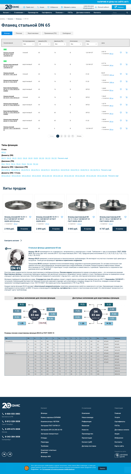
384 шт (111, 105)
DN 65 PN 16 (75, 170)
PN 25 (18, 164)
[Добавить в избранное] (30, 217)
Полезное (59, 12)
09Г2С (3, 152)
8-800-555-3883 (12, 414)
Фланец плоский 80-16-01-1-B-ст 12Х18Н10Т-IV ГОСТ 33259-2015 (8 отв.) (15, 219)
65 (40, 44)
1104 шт (79, 224)
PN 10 (8, 164)
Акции (117, 434)
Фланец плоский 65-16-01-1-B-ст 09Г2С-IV (11, 97)
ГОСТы (70, 12)
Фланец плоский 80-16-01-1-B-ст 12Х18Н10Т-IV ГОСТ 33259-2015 (47, 219)
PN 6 (3, 164)
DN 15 (3, 158)
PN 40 (24, 164)
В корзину (24, 229)
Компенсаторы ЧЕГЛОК (50, 421)
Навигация (119, 408)
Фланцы (7, 33)
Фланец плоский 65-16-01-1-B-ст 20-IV (10, 73)
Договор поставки (89, 446)
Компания (86, 413)
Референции (86, 421)
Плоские (19, 33)
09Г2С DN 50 (16, 176)
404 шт (111, 53)
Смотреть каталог (11, 241)
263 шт (111, 121)
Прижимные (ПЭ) (50, 33)
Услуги (117, 417)
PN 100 (29, 164)
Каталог (6, 12)
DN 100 (41, 158)
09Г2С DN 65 (26, 176)
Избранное (119, 438)
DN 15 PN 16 (5, 170)
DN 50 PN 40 (65, 170)
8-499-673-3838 (12, 429)
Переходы (45, 442)
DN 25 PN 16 (25, 170)
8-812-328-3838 (12, 421)
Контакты (97, 12)
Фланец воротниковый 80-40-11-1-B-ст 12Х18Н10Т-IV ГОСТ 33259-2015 (111, 219)
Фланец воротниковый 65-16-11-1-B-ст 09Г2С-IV (11, 104)
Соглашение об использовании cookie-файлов (58, 469)
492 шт (111, 98)
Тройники (44, 446)
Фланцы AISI (46, 456)
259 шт (111, 129)
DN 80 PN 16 (84, 170)
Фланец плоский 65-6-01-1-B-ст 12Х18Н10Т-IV (12, 128)
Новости (85, 430)
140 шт (111, 65)
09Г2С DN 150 (69, 176)
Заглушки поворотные (49, 434)
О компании (18, 12)
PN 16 (13, 164)
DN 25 (14, 158)
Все (25, 44)
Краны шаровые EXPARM (51, 417)
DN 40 (25, 158)
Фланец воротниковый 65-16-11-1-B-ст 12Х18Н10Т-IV (10, 66)
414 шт (111, 224)
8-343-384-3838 (12, 437)
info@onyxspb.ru (88, 8)
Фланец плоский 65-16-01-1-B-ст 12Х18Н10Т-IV (8, 54)
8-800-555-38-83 (89, 6)
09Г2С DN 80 (36, 176)
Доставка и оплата (83, 12)
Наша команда (87, 417)
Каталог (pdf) (87, 442)
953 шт (111, 90)
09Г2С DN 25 (5, 176)
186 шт (15, 224)
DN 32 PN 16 (35, 170)
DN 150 (54, 158)
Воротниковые (33, 33)
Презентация (87, 438)
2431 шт (111, 75)
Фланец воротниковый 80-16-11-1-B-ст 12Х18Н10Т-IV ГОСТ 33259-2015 (79, 219)
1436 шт (111, 82)
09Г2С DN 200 (80, 176)
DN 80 (36, 158)
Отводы (44, 438)
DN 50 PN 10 (45, 170)
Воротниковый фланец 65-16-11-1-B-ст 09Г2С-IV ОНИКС (11, 89)
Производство (33, 12)
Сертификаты (47, 12)
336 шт (111, 113)
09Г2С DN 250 (91, 176)
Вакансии (85, 426)
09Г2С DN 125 (58, 176)
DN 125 (47, 158)
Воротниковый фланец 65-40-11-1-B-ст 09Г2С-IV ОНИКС (11, 112)
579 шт (47, 224)
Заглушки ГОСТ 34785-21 (50, 426)
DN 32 (20, 158)
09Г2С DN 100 (47, 176)
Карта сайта (119, 446)
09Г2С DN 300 (102, 176)
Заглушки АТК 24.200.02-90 (51, 430)
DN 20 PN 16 (15, 170)
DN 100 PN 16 (95, 170)
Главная (118, 413)
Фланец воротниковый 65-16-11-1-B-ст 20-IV (10, 81)
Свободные (67, 33)
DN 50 (30, 158)
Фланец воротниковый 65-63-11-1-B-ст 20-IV (10, 120)
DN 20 (9, 158)
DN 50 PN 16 (55, 170)
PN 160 (35, 164)
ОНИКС (2, 19)
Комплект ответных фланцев (48, 451)
